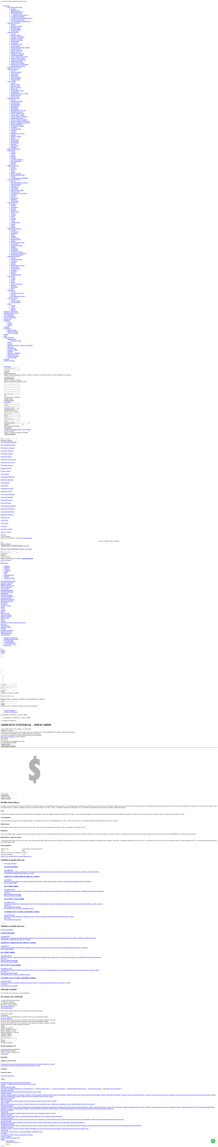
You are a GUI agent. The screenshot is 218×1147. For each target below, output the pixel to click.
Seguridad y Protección (13, 23)
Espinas (13, 224)
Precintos (13, 208)
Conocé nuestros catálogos (18, 1065)
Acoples (13, 279)
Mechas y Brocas (15, 84)
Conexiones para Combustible (19, 193)
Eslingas (13, 196)
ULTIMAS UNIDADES (17, 16)
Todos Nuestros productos (21, 1084)
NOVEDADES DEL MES (14, 7)
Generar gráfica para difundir (8, 746)
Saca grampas (14, 188)
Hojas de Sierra (15, 96)
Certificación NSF (16, 49)
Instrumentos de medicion (18, 133)
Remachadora (14, 250)
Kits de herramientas (16, 124)
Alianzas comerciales (13, 356)
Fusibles (13, 264)
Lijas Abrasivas (15, 73)
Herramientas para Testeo (18, 265)
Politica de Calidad (12, 350)
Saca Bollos (10, 290)
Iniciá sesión (7, 366)
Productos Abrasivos (13, 69)
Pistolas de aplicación (16, 112)
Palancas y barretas (16, 136)
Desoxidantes (14, 43)
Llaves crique (14, 244)
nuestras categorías (27, 538)
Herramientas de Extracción (18, 110)
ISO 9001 (10, 351)
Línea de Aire (11, 276)
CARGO (13, 308)
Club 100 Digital (12, 357)
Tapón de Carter (15, 185)
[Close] (1, 3)
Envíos (9, 342)
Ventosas (13, 294)
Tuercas (13, 213)
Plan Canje (10, 347)
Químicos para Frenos (17, 61)
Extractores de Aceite (16, 251)
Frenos (13, 288)
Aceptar (9, 1034)
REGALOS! (7, 319)
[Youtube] (48, 1064)
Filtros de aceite (15, 192)
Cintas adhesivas (15, 46)
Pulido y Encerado (16, 52)
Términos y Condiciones (7, 1084)
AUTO (13, 307)
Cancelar (3, 1034)
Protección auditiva (16, 29)
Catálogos (6, 327)
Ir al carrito (26, 545)
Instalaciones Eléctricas (13, 256)
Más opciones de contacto (23, 1082)
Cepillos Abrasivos (16, 78)
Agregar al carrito (5, 545)
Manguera (13, 285)
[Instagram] (21, 1064)
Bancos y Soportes (16, 173)
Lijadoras (13, 236)
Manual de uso (28, 856)
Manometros (14, 287)
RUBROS (7, 321)
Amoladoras (14, 233)
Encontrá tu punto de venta (33, 1065)
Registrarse (11, 1006)
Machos (13, 138)
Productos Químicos (12, 32)
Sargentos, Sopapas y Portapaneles (20, 121)
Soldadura (13, 147)
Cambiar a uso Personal (10, 429)
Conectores (14, 270)
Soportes (13, 164)
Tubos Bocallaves (15, 104)
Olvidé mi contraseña (9, 373)
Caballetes (13, 158)
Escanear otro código (16, 545)
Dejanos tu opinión (5, 798)
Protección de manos (16, 26)
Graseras (13, 132)
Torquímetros (14, 107)
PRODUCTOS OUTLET (14, 67)
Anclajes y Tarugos (12, 297)
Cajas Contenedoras (16, 161)
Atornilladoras (15, 231)
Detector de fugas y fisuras (18, 66)
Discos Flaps (14, 75)
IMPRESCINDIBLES (17, 12)
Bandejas (13, 156)
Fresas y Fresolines (16, 87)
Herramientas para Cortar (17, 242)
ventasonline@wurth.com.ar (8, 1082)
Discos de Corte (15, 86)
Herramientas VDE (16, 274)
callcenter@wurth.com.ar (7, 1075)
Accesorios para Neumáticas (18, 253)
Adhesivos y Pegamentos (17, 37)
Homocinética (14, 198)
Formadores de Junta (16, 44)
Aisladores (14, 271)
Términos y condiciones (13, 353)
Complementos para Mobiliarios (19, 178)
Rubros (9, 304)
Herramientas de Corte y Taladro (19, 93)
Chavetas (13, 218)
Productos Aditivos (16, 35)
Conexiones (14, 261)
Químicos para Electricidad (18, 60)
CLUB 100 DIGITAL (10, 317)
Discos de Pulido (15, 80)
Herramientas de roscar (17, 118)
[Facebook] (7, 1064)
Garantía (9, 344)
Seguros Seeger (15, 212)
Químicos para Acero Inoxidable (19, 64)
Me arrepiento (32, 1084)
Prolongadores (15, 141)
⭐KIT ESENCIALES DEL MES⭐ (21, 21)
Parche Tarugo (15, 201)
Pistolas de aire (15, 238)
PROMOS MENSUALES (11, 313)
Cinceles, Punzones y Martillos (19, 116)
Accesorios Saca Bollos (17, 293)
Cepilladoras (14, 248)
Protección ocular (15, 27)
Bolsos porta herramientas (18, 175)
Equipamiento (11, 150)
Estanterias (14, 169)
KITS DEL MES (8, 314)
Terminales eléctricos (16, 259)
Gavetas (13, 176)
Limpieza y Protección (17, 159)
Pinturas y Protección (16, 50)
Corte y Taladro (11, 81)
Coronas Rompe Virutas (17, 90)
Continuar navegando (10, 434)
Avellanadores (15, 92)
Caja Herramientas (16, 129)
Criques (13, 155)
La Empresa (7, 328)
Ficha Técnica (4, 856)
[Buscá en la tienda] (17, 552)
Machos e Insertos (16, 95)
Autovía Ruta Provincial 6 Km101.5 (10, 1049)
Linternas (13, 135)
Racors (13, 281)
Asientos (13, 153)
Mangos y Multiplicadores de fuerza (20, 122)
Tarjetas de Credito (16, 340)
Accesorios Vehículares (13, 179)
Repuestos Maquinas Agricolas (19, 182)
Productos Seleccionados (17, 20)
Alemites (13, 219)
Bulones (13, 227)
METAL (13, 310)
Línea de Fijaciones (12, 202)
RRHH (6, 334)
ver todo (13, 9)
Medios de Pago (11, 339)
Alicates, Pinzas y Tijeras (17, 115)
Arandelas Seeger (15, 222)
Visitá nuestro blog (6, 1065)
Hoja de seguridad (18, 856)
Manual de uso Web (12, 354)
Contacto (6, 359)
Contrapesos (14, 187)
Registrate (11, 736)
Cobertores (14, 195)
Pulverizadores (15, 142)
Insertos (13, 225)
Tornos (13, 235)
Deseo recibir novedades (12, 426)
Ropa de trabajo (15, 30)
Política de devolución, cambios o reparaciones (20, 345)
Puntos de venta (11, 330)
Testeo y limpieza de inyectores (19, 56)
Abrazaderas (14, 207)
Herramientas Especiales (17, 126)
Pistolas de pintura (16, 239)
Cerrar (2, 1026)
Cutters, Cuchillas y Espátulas (19, 119)
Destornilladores (15, 106)
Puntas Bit (13, 144)
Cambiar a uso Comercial (24, 429)
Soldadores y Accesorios (17, 53)
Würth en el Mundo (12, 331)
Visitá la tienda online (6, 1008)
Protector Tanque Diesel (17, 190)
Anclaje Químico (15, 301)
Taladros (13, 241)
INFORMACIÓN (9, 337)
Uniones (13, 282)
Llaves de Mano (15, 103)
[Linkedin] (35, 1064)
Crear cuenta (7, 402)
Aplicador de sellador (16, 245)
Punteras (13, 273)
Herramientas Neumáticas (14, 228)
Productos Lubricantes (17, 40)
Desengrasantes (15, 41)
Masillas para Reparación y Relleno (20, 47)
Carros (12, 170)
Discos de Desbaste (16, 72)
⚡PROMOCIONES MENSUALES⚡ (22, 18)
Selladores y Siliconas (17, 38)
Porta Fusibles (14, 267)
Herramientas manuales (13, 98)
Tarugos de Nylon (16, 302)
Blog (5, 336)
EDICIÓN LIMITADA (13, 149)
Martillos (13, 247)
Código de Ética (11, 348)
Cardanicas (14, 130)
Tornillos (13, 205)
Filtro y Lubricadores (16, 284)
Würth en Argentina (12, 333)
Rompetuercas (15, 146)
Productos (6, 6)
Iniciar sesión (4, 1006)
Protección (14, 162)
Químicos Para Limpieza (17, 63)
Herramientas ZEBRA (17, 101)
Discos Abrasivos (15, 76)
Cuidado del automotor (17, 55)
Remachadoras (15, 109)
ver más (3, 1085)
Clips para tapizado (16, 184)
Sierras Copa (14, 89)
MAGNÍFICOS (15, 10)
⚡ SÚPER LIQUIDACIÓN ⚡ (20, 15)
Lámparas (13, 262)
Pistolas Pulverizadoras (17, 254)
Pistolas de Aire (15, 139)
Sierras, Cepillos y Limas (17, 113)
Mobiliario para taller (13, 165)
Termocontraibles (15, 268)
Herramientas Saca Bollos (18, 296)
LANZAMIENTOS (16, 13)
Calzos (13, 221)
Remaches (13, 210)
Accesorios (14, 127)
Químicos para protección (18, 58)
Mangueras (14, 199)
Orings (13, 216)
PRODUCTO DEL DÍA (10, 311)
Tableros (13, 172)
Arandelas (13, 215)
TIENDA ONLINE (9, 360)
